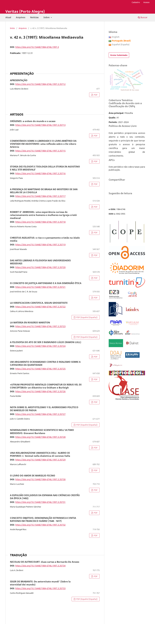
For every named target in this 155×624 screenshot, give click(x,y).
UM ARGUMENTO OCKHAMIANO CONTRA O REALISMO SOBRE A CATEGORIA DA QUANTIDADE (45, 363)
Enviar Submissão (118, 55)
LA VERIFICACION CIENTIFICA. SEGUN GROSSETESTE (39, 302)
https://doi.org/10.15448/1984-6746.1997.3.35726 (40, 391)
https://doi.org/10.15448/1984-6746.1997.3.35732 (40, 524)
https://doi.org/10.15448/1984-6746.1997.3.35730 (40, 479)
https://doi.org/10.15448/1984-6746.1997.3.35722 (40, 306)
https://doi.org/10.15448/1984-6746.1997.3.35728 (40, 437)
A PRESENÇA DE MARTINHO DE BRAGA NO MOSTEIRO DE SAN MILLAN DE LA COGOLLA (44, 191)
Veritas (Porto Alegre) (25, 11)
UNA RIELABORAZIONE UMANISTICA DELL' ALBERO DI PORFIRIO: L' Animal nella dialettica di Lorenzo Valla (40, 454)
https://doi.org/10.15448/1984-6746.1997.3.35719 (40, 244)
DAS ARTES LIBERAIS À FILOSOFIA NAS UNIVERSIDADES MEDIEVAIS (40, 262)
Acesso (146, 2)
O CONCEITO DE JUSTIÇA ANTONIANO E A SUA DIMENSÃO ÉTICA (45, 283)
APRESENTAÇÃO (18, 80)
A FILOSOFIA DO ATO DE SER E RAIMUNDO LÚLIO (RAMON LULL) (45, 342)
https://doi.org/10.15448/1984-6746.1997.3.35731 (40, 502)
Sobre (46, 17)
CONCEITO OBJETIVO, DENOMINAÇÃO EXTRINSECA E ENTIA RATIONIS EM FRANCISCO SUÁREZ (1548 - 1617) (43, 520)
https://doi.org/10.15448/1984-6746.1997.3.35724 (40, 346)
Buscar (143, 17)
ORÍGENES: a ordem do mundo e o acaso (32, 121)
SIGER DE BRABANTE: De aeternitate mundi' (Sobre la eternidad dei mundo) (40, 583)
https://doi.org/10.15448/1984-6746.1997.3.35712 (40, 84)
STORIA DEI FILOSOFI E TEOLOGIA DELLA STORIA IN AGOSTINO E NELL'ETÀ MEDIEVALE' (45, 168)
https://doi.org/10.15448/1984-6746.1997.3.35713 (40, 125)
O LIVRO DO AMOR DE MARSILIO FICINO (32, 475)
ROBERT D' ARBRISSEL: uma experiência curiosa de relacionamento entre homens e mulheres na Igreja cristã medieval (43, 215)
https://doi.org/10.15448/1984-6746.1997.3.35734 (40, 565)
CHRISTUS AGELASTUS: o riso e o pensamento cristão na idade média (45, 239)
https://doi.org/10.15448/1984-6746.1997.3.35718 (40, 221)
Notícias (34, 17)
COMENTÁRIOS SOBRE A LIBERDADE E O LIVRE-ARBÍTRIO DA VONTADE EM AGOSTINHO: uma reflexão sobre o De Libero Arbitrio (43, 144)
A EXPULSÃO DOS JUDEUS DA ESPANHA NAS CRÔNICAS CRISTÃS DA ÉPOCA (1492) (45, 497)
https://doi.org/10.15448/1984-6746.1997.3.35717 (40, 196)
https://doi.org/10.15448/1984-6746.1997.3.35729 (40, 459)
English (115, 36)
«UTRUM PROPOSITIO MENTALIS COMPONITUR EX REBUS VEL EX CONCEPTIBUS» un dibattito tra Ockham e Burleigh (46, 386)
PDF (95, 94)
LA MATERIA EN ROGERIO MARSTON (30, 322)
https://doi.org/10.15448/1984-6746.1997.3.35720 (40, 267)
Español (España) (120, 44)
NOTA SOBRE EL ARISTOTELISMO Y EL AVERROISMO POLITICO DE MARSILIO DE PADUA (44, 409)
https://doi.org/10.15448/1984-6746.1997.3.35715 (40, 150)
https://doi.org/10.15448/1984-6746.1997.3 (37, 47)
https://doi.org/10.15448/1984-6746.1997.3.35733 (40, 588)
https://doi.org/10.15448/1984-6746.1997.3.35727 (40, 414)
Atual (8, 17)
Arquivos (20, 17)
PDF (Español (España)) (86, 317)
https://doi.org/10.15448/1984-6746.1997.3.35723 (40, 326)
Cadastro (136, 2)
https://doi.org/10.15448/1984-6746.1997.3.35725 (40, 368)
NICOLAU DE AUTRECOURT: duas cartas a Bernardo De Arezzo (44, 561)
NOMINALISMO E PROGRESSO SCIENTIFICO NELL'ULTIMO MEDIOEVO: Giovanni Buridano (42, 432)
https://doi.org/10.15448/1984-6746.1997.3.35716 (40, 173)
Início (12, 28)
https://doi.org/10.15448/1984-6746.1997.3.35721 (40, 287)
